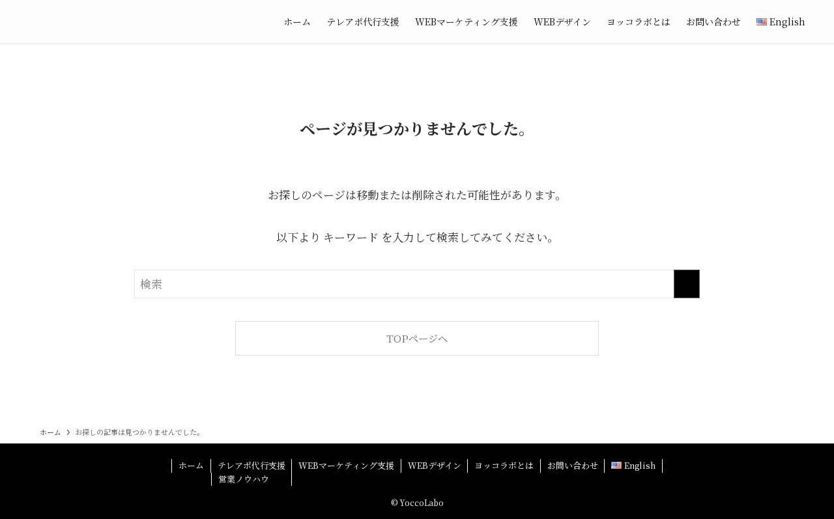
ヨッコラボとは (504, 465)
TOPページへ (417, 338)
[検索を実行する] (687, 284)
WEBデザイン (434, 465)
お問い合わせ (572, 465)
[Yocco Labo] (140, 21)
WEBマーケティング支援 (346, 465)
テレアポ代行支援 (251, 465)
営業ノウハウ (243, 479)
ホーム (191, 465)
